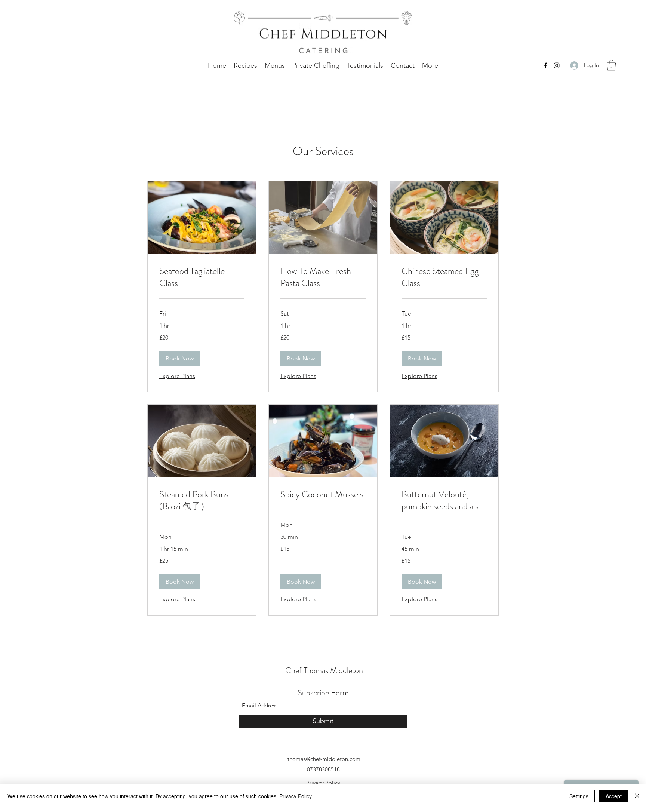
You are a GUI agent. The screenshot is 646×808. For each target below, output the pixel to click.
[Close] (637, 796)
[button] (611, 65)
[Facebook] (545, 65)
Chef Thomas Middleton (324, 670)
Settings (578, 796)
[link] (201, 277)
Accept (614, 796)
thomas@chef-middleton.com (323, 758)
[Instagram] (556, 65)
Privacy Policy (323, 782)
